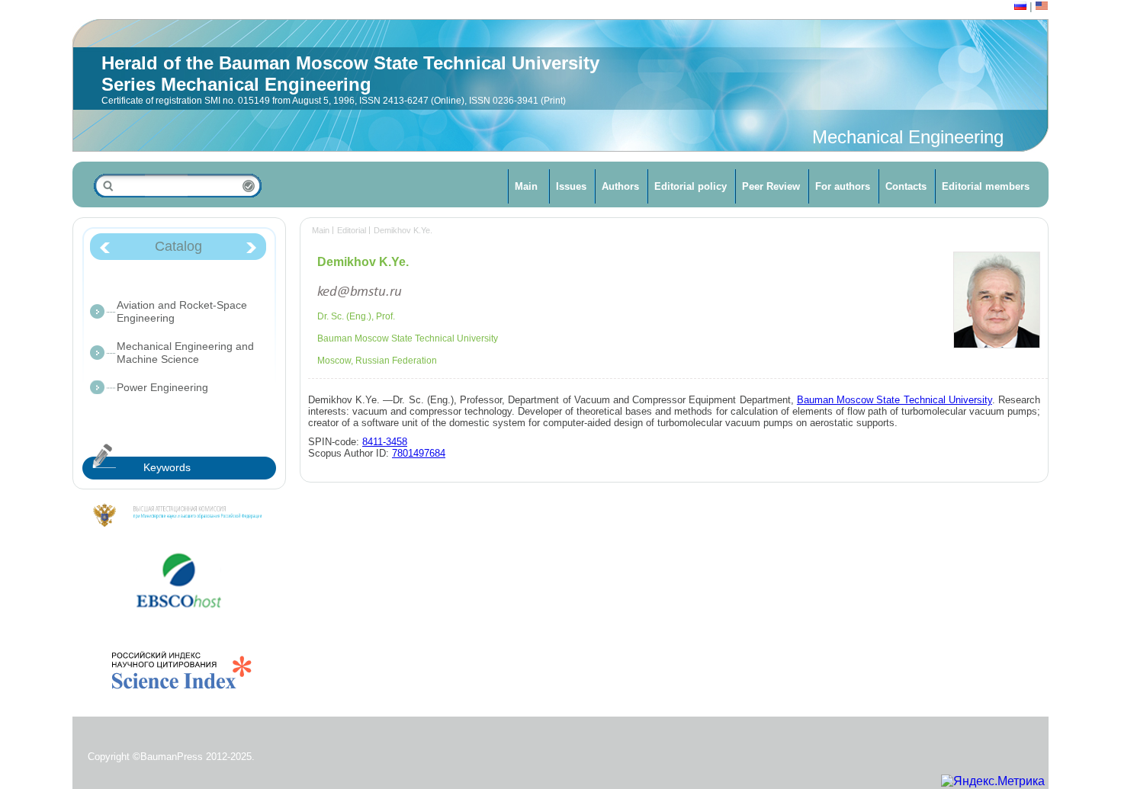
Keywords (167, 467)
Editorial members (985, 186)
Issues (571, 186)
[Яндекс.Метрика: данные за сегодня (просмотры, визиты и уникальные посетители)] (993, 781)
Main (526, 186)
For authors (842, 186)
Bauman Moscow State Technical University (894, 400)
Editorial (351, 230)
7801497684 (418, 453)
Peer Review (771, 186)
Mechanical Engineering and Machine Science (185, 352)
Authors (620, 186)
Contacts (906, 186)
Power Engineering (162, 387)
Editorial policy (690, 186)
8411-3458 (384, 441)
